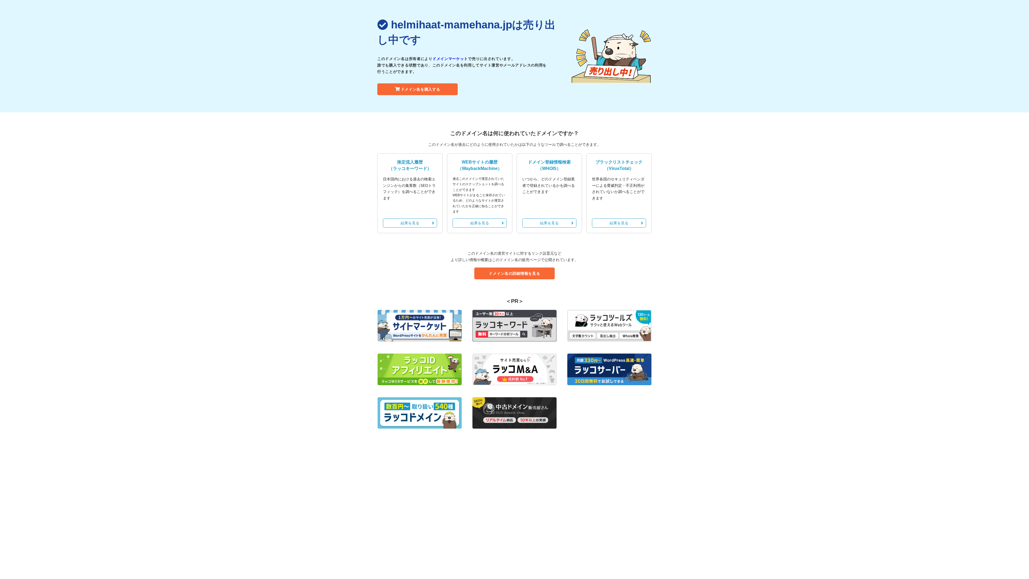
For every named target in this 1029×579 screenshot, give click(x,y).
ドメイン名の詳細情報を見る (514, 273)
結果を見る (410, 223)
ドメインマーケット (450, 59)
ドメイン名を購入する (420, 89)
